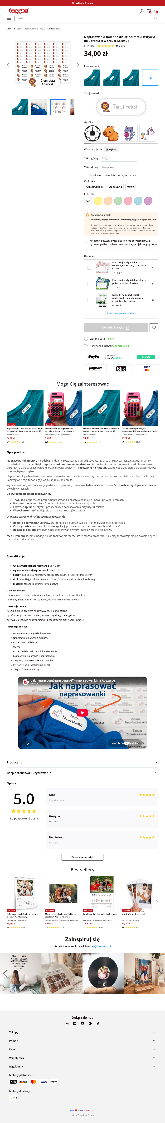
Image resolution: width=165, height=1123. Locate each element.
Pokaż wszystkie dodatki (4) (121, 313)
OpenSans (115, 187)
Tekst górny (91, 158)
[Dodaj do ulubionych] (154, 327)
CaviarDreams (94, 186)
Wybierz (113, 149)
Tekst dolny (91, 167)
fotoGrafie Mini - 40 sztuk (133, 914)
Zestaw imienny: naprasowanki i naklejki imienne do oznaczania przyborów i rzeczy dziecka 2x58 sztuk (62, 430)
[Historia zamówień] (142, 11)
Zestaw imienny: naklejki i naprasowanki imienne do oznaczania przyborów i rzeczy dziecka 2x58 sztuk (139, 430)
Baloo (130, 187)
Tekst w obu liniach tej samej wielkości (113, 175)
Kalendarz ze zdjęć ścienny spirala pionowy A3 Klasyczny (22, 915)
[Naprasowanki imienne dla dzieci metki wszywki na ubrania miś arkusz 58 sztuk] (101, 408)
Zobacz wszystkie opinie (83, 857)
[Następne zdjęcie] (76, 64)
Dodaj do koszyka (113, 327)
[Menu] (9, 18)
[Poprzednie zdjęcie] (9, 64)
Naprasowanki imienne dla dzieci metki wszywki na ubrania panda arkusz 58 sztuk (25, 430)
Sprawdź (146, 357)
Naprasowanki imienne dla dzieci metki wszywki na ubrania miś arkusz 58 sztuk (101, 430)
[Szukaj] (155, 18)
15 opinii (120, 45)
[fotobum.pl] (19, 11)
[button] (155, 417)
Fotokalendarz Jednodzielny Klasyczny (100, 914)
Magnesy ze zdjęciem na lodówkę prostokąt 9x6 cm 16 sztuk (60, 915)
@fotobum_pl (102, 946)
